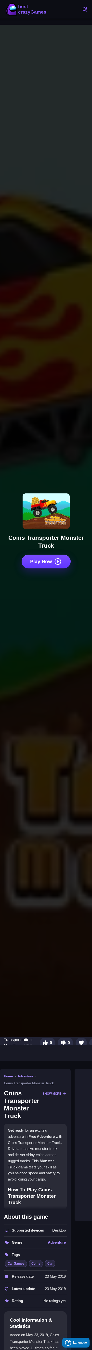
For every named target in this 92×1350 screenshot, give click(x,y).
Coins (35, 1263)
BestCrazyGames (27, 9)
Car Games (16, 1263)
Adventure (25, 1076)
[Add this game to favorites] (81, 1043)
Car (50, 1263)
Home (8, 1076)
